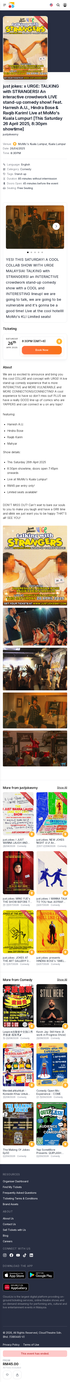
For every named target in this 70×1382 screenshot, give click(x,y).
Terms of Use (31, 1344)
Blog (5, 1235)
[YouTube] (18, 1255)
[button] (56, 226)
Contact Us (9, 1224)
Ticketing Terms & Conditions (20, 1198)
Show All (62, 787)
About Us (8, 1218)
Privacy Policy (11, 1344)
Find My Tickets (12, 1187)
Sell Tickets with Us (14, 1229)
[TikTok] (25, 1255)
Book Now (41, 350)
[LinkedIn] (31, 1255)
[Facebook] (11, 1255)
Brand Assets (10, 1204)
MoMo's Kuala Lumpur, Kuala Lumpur (42, 144)
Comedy (25, 169)
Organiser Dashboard (15, 1181)
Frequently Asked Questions (19, 1192)
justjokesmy (10, 134)
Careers (7, 1241)
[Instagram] (5, 1255)
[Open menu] (4, 5)
